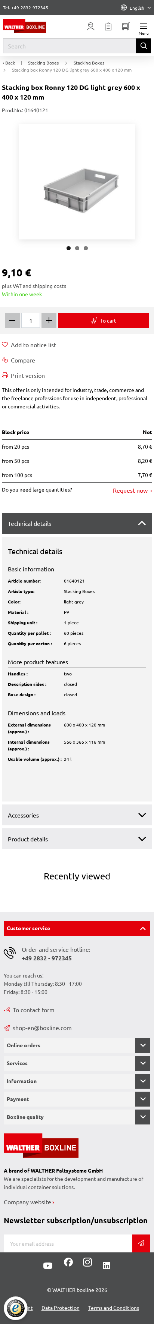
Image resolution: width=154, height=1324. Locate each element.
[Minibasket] (125, 26)
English (137, 8)
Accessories (23, 815)
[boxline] (34, 26)
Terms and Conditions (113, 1307)
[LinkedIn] (106, 1265)
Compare (23, 360)
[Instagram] (85, 1264)
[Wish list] (108, 26)
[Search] (143, 45)
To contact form (34, 1009)
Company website (27, 1201)
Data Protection (60, 1307)
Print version (28, 375)
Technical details (29, 523)
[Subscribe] (141, 1243)
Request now (131, 490)
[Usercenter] (90, 26)
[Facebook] (68, 1264)
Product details (28, 839)
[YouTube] (47, 1265)
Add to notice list (33, 344)
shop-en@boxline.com (42, 1027)
